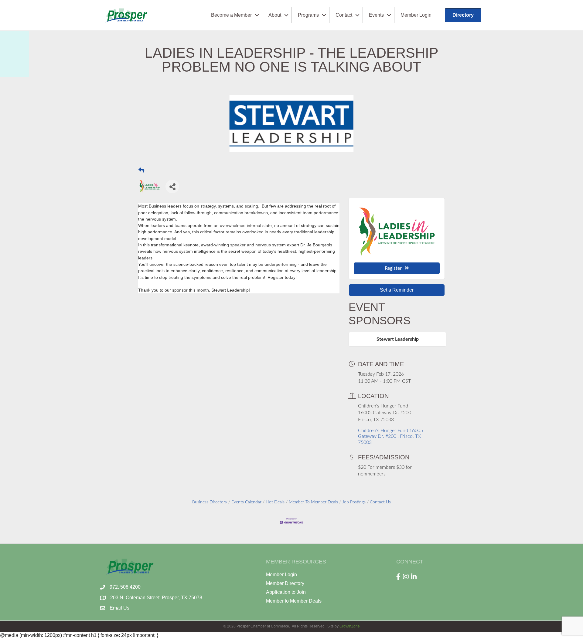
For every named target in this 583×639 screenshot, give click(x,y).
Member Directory (285, 583)
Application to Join (286, 592)
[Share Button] (172, 186)
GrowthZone (349, 626)
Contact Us (380, 502)
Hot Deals (275, 502)
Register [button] (393, 268)
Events (376, 15)
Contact (344, 15)
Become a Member (231, 15)
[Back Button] (141, 170)
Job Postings (354, 502)
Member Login (416, 15)
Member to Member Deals (294, 601)
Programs (308, 15)
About (274, 15)
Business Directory (209, 502)
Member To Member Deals (313, 502)
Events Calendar (246, 502)
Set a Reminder (397, 289)
